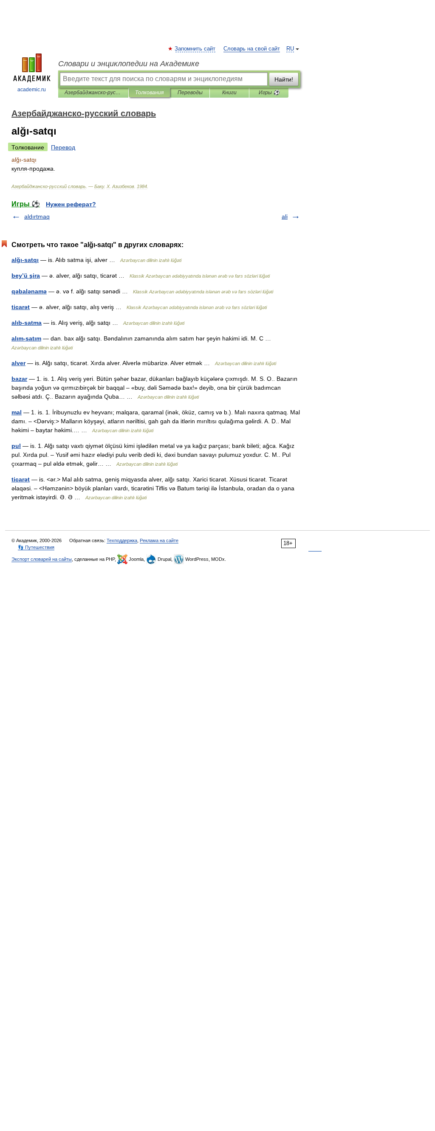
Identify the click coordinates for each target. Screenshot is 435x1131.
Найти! (283, 79)
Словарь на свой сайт (251, 49)
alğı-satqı (25, 259)
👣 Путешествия (36, 547)
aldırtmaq (37, 216)
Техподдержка (122, 540)
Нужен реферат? (71, 204)
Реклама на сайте (159, 540)
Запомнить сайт (195, 49)
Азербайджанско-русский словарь (93, 93)
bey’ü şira (25, 275)
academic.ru (31, 90)
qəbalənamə (29, 291)
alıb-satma (26, 322)
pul (16, 445)
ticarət (20, 307)
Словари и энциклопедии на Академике (128, 63)
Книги (229, 93)
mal (16, 412)
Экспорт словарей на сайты (41, 559)
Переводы (190, 93)
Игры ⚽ (269, 93)
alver (18, 363)
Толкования (149, 93)
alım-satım (26, 338)
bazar (19, 378)
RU (290, 49)
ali (285, 216)
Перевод (63, 147)
